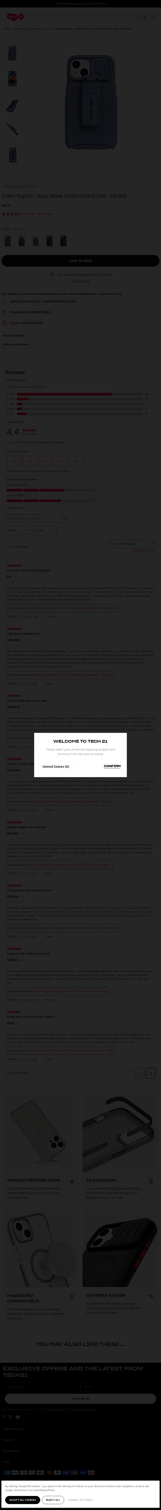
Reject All (53, 1500)
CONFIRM (112, 766)
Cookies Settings (80, 1500)
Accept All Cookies (22, 1500)
